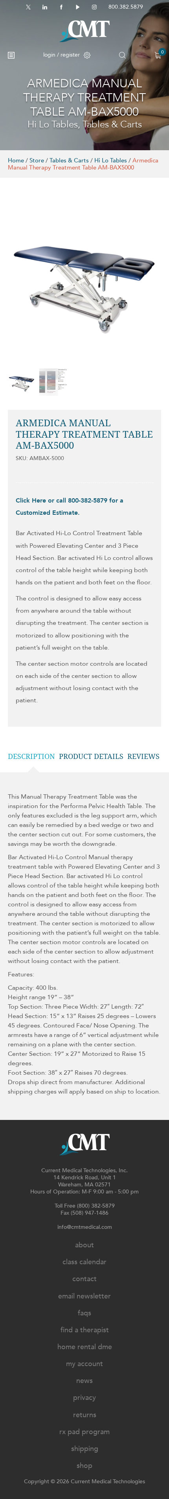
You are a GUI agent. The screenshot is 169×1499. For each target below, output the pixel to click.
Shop (84, 1466)
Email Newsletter (84, 1296)
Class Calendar (84, 1262)
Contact (84, 1279)
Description (31, 756)
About (84, 1245)
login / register (61, 55)
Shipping (84, 1449)
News (84, 1381)
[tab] (33, 756)
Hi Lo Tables (110, 160)
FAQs (84, 1313)
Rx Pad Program (84, 1432)
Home (16, 160)
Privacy (84, 1398)
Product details (91, 756)
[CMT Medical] (84, 31)
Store (36, 160)
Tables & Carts (69, 160)
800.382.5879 (125, 7)
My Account (84, 1364)
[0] (157, 55)
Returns (84, 1415)
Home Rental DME (84, 1347)
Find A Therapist (85, 1330)
